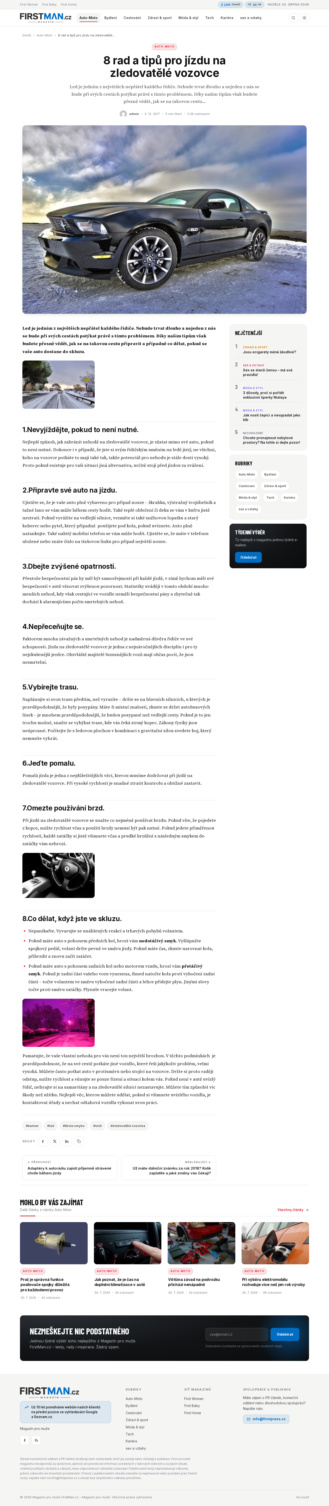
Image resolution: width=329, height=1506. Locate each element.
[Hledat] (293, 17)
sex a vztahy (251, 18)
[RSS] (36, 1440)
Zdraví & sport (160, 18)
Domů (26, 35)
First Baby (49, 4)
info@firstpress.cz (269, 1419)
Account (302, 1497)
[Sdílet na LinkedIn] (67, 1141)
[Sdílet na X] (55, 1141)
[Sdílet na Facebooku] (43, 1141)
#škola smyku (74, 1126)
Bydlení (110, 18)
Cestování (132, 18)
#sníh (97, 1126)
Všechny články (290, 1210)
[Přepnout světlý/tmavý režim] (304, 17)
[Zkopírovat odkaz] (79, 1141)
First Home (69, 4)
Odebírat (248, 557)
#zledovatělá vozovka (128, 1126)
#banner (32, 1126)
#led (50, 1126)
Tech (209, 18)
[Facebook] (24, 1440)
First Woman (29, 4)
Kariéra (227, 18)
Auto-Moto (88, 18)
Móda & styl (188, 18)
